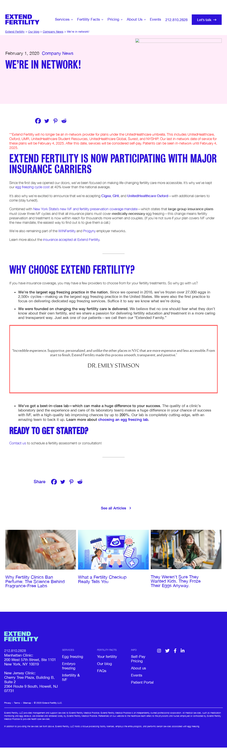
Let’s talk (204, 20)
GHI (116, 196)
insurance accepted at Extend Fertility (71, 239)
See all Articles (113, 508)
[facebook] (175, 651)
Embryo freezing (68, 665)
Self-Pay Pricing (138, 658)
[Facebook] (38, 121)
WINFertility (67, 231)
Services (62, 19)
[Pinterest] (55, 121)
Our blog (104, 663)
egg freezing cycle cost (32, 187)
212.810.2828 (176, 20)
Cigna (106, 196)
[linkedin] (182, 651)
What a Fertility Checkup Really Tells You (102, 579)
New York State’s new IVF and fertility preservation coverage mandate (85, 209)
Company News (57, 53)
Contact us (17, 443)
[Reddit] (64, 121)
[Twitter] (47, 121)
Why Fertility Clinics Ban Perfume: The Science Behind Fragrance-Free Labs (35, 581)
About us (138, 668)
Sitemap (27, 702)
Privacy (7, 702)
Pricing (113, 19)
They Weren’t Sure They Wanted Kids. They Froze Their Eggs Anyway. (176, 581)
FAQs (101, 671)
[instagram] (159, 651)
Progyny (89, 231)
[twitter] (167, 651)
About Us (135, 19)
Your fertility (107, 656)
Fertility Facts (88, 19)
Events (155, 19)
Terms (17, 702)
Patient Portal (142, 682)
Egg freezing (72, 656)
